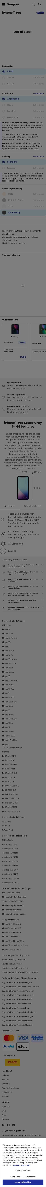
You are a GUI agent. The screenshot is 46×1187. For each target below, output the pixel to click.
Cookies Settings (23, 1170)
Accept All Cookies (23, 1182)
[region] (23, 1162)
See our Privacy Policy (22, 1165)
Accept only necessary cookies (23, 1176)
